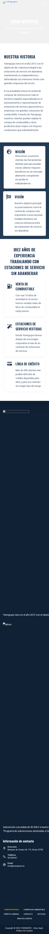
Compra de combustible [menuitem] (34, 910)
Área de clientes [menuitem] (24, 919)
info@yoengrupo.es (16, 866)
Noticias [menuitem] (41, 914)
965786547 (12, 858)
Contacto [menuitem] (28, 914)
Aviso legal (38, 928)
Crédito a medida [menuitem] (11, 914)
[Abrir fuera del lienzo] (45, 4)
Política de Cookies (24, 931)
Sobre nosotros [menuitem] (11, 910)
